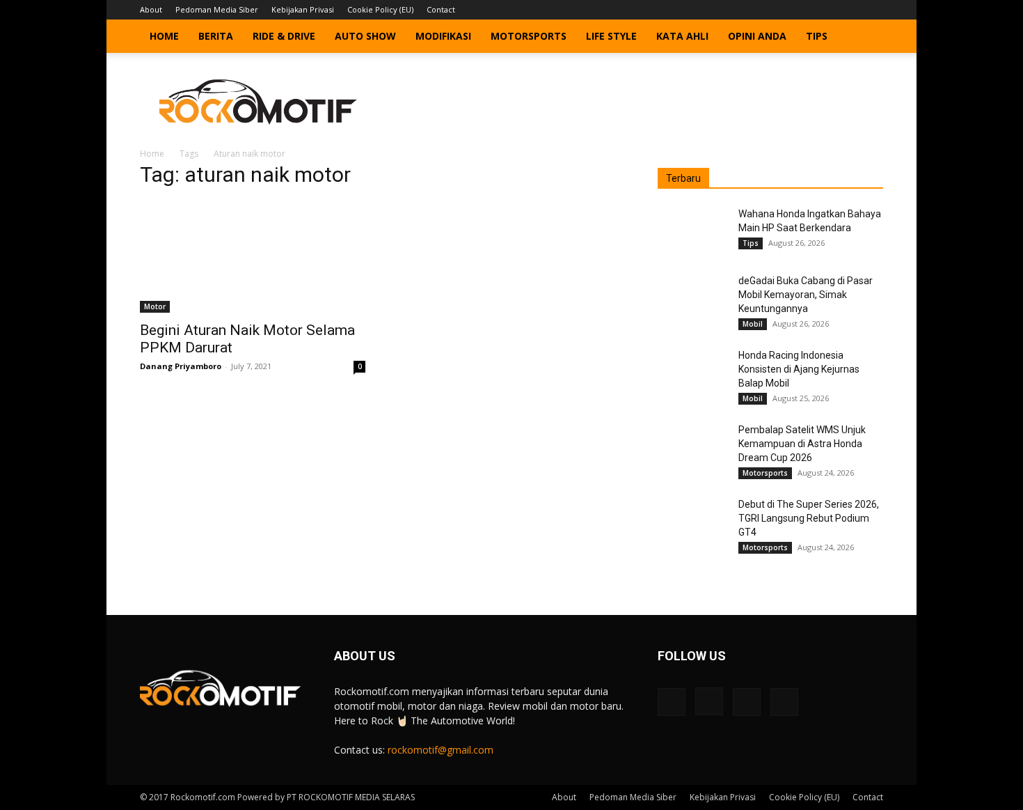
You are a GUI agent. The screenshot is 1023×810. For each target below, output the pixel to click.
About (151, 9)
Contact (441, 9)
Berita (215, 35)
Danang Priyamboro (180, 366)
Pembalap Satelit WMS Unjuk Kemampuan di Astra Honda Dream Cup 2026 (802, 443)
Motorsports (528, 35)
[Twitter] (849, 10)
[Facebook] (803, 10)
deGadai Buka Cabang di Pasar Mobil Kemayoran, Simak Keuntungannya (805, 294)
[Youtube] (872, 10)
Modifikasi (443, 35)
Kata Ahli (682, 35)
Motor (155, 306)
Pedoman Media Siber (216, 9)
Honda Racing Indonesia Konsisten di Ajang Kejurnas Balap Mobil (798, 369)
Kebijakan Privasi (302, 9)
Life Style (611, 35)
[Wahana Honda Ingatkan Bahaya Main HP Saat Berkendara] (692, 231)
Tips (816, 35)
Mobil (753, 324)
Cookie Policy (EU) (380, 9)
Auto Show (365, 35)
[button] (866, 37)
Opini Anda (757, 35)
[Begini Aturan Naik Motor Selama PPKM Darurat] (252, 257)
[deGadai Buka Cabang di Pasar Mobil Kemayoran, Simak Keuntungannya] (692, 298)
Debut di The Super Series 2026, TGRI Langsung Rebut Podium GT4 (808, 518)
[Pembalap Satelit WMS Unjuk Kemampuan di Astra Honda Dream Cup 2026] (692, 447)
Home (164, 35)
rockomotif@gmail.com (440, 749)
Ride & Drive (284, 35)
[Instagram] (826, 10)
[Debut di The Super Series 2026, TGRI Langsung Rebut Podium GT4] (692, 521)
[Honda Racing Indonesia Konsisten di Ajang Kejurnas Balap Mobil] (692, 372)
